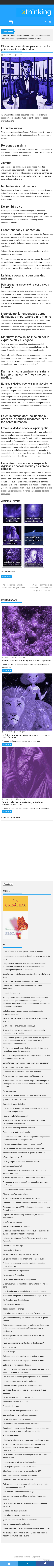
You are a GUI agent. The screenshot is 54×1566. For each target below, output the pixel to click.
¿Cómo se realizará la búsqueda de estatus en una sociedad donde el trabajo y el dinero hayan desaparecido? (24, 1447)
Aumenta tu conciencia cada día (16, 1226)
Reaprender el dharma (12, 1250)
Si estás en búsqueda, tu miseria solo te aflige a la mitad (26, 1296)
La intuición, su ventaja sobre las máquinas (20, 1410)
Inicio (5, 36)
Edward (19, 55)
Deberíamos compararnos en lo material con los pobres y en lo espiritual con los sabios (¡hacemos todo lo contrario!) (27, 1328)
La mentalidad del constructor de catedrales (21, 1424)
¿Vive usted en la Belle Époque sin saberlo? (21, 1519)
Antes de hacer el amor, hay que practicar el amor (23, 1356)
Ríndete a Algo (9, 1352)
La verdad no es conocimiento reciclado (19, 1381)
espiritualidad (22, 36)
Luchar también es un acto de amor (18, 1189)
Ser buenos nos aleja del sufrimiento (18, 1480)
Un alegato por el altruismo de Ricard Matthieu (22, 1161)
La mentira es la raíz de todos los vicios (19, 1462)
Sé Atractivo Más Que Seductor (16, 1300)
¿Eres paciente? (9, 1347)
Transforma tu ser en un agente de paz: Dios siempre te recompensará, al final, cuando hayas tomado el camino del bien (26, 1083)
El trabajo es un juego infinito (15, 1511)
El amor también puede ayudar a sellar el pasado (23, 952)
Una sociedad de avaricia (13, 1304)
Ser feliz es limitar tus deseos (15, 1402)
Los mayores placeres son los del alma (19, 1466)
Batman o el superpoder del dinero (17, 1365)
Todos (12, 36)
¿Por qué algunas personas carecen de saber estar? (24, 1178)
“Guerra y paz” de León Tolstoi (15, 1194)
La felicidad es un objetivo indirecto (17, 1419)
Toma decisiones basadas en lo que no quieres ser (24, 1153)
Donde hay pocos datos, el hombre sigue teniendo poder (26, 1528)
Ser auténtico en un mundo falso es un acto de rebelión (26, 1063)
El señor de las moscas (12, 1222)
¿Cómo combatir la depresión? (16, 1116)
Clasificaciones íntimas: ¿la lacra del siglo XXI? (22, 1471)
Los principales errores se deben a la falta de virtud (24, 1313)
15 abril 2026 (8, 732)
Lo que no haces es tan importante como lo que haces (25, 1259)
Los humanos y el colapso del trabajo (18, 1491)
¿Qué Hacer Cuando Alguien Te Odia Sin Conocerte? (24, 1095)
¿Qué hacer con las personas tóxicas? (19, 1128)
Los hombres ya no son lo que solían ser (20, 1415)
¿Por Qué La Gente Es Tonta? (15, 1100)
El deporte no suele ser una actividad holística (22, 1072)
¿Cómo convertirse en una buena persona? (21, 981)
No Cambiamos (9, 1091)
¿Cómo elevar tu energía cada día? (17, 1067)
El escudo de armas (11, 1406)
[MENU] (11, 22)
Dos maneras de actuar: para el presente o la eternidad (25, 1377)
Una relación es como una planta (16, 1515)
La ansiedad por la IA (11, 993)
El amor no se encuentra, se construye (19, 1026)
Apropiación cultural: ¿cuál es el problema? (20, 1475)
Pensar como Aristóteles (13, 1275)
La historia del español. (12, 1166)
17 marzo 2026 (9, 799)
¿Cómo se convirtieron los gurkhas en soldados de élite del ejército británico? (41, 588)
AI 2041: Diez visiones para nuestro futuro (20, 1254)
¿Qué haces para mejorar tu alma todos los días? (23, 1343)
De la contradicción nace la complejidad (19, 1279)
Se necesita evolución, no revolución (18, 1397)
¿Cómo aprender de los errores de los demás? (22, 1198)
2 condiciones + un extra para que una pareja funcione (13, 586)
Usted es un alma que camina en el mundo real (22, 1385)
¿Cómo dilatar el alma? (12, 1157)
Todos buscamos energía (13, 1309)
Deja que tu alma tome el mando (16, 1132)
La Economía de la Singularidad (16, 1271)
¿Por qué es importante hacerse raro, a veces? (22, 1144)
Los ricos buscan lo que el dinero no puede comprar (24, 1291)
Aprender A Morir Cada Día (14, 1104)
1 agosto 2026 (9, 657)
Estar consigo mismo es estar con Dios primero (23, 1076)
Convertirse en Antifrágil (13, 1246)
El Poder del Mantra (11, 1435)
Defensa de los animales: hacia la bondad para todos (25, 1203)
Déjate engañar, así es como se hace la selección (23, 1148)
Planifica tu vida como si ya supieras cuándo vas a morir (26, 1440)
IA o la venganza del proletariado (16, 1524)
